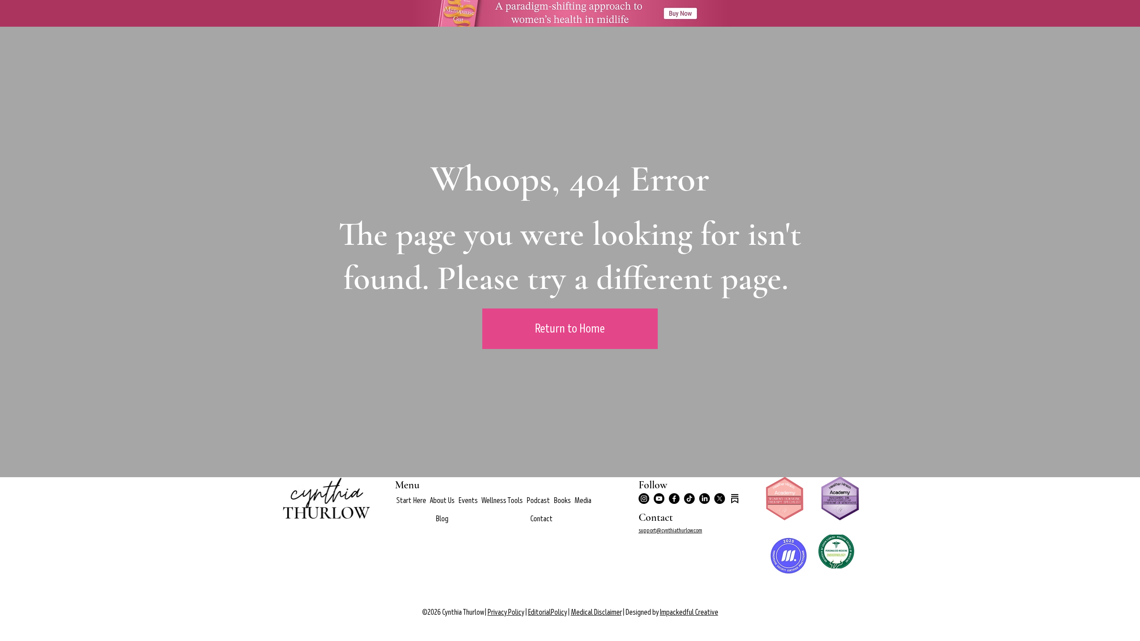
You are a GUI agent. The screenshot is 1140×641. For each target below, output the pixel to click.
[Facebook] (674, 498)
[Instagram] (644, 498)
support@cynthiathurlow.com (670, 530)
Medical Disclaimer (596, 612)
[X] (719, 498)
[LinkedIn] (704, 498)
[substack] (734, 498)
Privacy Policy (506, 612)
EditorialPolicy (547, 612)
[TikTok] (689, 498)
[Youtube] (659, 498)
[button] (442, 500)
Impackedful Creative (689, 612)
